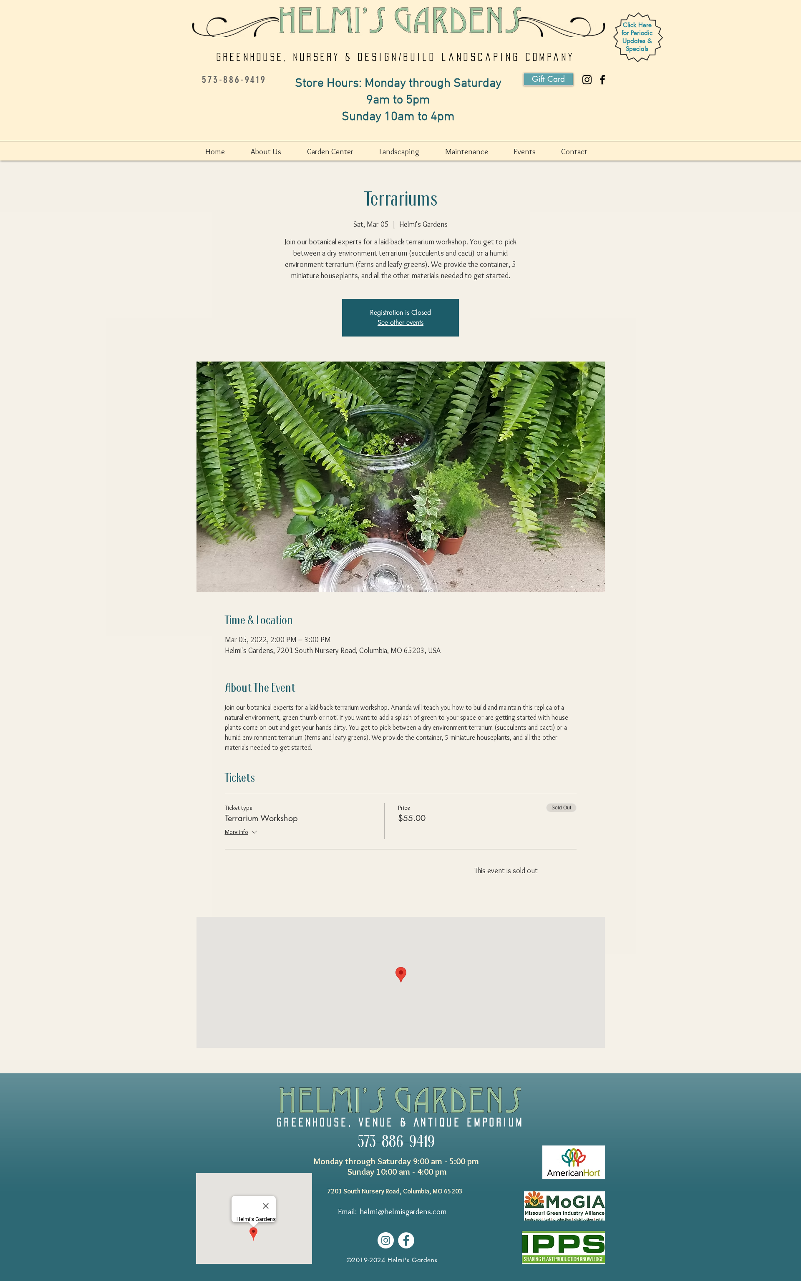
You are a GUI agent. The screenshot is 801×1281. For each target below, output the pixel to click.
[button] (275, 152)
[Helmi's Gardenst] (587, 79)
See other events (400, 322)
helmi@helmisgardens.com (403, 1211)
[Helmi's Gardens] (602, 79)
